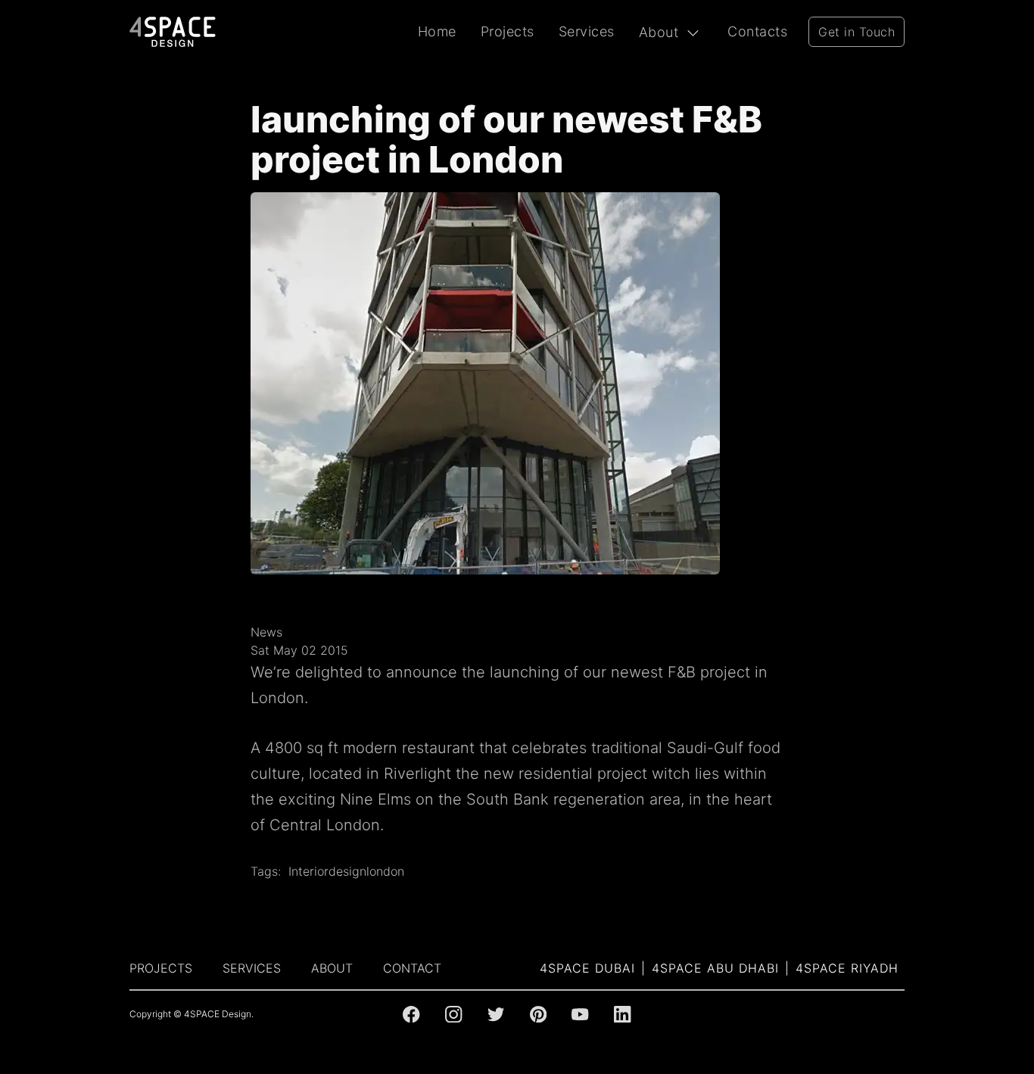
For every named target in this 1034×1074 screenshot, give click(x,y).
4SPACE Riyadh (847, 968)
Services (587, 31)
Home (437, 31)
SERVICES (252, 968)
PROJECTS (160, 968)
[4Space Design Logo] (172, 32)
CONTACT (412, 968)
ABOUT (332, 968)
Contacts (757, 31)
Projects (507, 31)
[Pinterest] (538, 1014)
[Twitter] (495, 1014)
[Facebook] (411, 1014)
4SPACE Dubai (587, 968)
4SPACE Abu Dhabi (715, 968)
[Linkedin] (622, 1014)
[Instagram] (453, 1014)
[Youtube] (580, 1014)
